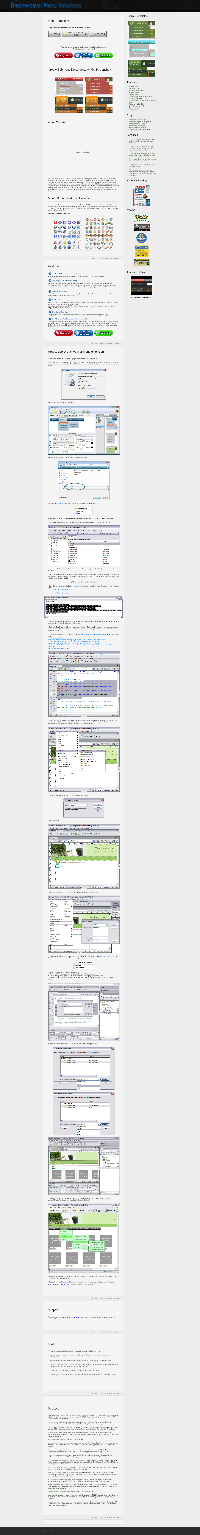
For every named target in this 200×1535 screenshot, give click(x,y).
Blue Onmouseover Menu (137, 106)
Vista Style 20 (134, 92)
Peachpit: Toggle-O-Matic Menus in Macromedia (68, 1422)
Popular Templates (137, 16)
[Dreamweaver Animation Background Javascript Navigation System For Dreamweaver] (98, 104)
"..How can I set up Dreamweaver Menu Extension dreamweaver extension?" (74, 1370)
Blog (129, 115)
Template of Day (136, 272)
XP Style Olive (134, 88)
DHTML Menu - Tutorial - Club (65, 1495)
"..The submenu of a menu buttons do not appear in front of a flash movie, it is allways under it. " (80, 1361)
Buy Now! (95, 258)
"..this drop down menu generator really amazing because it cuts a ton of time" (142, 154)
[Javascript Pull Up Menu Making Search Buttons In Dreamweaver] (98, 85)
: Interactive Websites (62, 1491)
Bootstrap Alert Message (137, 120)
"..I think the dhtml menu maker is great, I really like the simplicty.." (142, 160)
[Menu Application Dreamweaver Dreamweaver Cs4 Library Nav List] (141, 48)
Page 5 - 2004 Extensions (60, 1467)
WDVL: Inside (57, 1455)
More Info (116, 258)
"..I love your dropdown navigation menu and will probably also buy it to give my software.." (142, 141)
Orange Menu (133, 94)
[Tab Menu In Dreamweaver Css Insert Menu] (141, 68)
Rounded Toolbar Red (136, 90)
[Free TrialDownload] (83, 55)
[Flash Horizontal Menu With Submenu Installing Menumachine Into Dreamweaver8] (68, 85)
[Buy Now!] (63, 55)
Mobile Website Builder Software (140, 129)
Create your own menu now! (84, 49)
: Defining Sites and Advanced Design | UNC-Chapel (68, 1443)
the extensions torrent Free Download (63, 1484)
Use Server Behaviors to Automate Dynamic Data (67, 1460)
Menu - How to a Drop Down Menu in (68, 1415)
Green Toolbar (134, 108)
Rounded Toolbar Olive (136, 104)
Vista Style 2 (133, 86)
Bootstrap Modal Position (137, 128)
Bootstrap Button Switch (137, 126)
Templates (132, 82)
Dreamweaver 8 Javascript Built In (140, 96)
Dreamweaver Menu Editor (138, 98)
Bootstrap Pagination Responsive (140, 122)
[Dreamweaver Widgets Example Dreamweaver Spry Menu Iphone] (67, 234)
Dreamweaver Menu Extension (94, 47)
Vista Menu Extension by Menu (65, 1472)
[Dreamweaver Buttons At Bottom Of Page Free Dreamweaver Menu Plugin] (141, 299)
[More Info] (103, 55)
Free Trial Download (106, 258)
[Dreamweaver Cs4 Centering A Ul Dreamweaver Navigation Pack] (141, 29)
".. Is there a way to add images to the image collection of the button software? (74, 1351)
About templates (57, 1439)
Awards (131, 210)
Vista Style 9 (133, 110)
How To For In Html (58, 1427)
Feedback (132, 134)
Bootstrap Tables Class (137, 124)
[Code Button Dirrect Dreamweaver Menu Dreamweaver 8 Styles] (99, 234)
